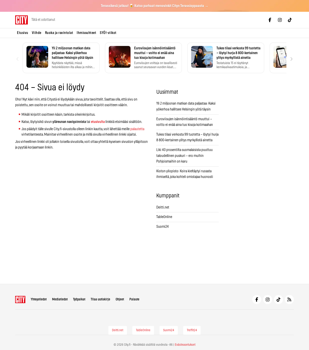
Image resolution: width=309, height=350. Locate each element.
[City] (20, 299)
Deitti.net (162, 207)
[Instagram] (280, 20)
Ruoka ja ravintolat (59, 33)
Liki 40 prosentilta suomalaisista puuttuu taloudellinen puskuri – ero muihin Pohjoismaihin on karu (184, 155)
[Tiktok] (290, 20)
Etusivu (22, 33)
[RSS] (289, 299)
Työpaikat (79, 299)
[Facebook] (270, 20)
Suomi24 (162, 226)
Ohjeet (120, 299)
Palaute (134, 299)
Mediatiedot (60, 299)
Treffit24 (192, 330)
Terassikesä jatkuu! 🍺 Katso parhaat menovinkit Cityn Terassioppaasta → (154, 6)
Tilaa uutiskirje (100, 299)
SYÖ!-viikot (108, 33)
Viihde (36, 33)
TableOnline (164, 217)
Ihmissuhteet (86, 33)
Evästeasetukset (185, 344)
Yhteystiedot (39, 299)
